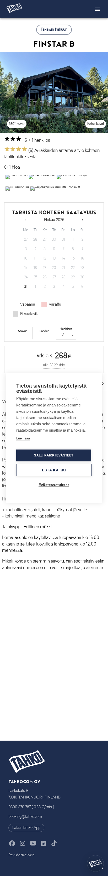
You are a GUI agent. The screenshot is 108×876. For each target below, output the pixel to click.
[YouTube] (33, 843)
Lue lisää (23, 438)
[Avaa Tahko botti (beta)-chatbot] (95, 863)
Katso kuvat (95, 123)
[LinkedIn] (43, 843)
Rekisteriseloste (21, 855)
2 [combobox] (63, 335)
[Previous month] (25, 220)
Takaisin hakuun (54, 29)
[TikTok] (54, 843)
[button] (16, 180)
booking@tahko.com (25, 817)
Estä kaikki (54, 470)
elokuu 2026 (54, 220)
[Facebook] (12, 843)
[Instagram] (22, 843)
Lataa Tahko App (26, 828)
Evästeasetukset (54, 485)
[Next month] (82, 220)
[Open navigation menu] (97, 9)
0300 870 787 (19, 807)
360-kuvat (16, 123)
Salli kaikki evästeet (53, 455)
